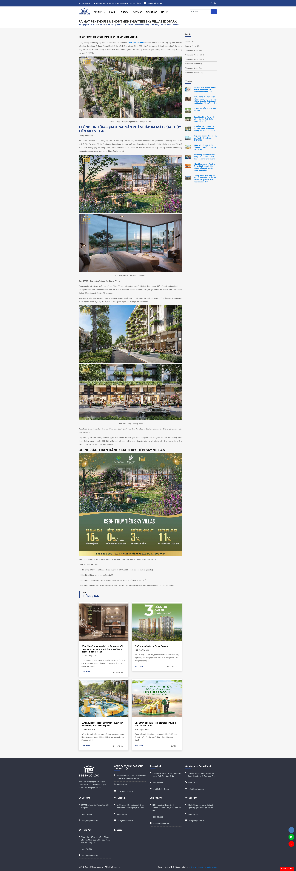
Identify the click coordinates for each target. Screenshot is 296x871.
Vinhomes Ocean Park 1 (194, 50)
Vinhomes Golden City (193, 64)
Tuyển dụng (151, 12)
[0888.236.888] (291, 844)
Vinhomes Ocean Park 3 (194, 59)
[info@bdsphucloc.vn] (291, 837)
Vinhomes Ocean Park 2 (194, 55)
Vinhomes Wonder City (194, 73)
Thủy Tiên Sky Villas (136, 43)
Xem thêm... (86, 672)
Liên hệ (164, 12)
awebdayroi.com (211, 867)
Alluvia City (189, 41)
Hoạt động (137, 12)
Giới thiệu (98, 12)
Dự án (112, 12)
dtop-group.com (197, 867)
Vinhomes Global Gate (193, 68)
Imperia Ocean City (192, 46)
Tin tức (124, 12)
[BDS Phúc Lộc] (290, 830)
